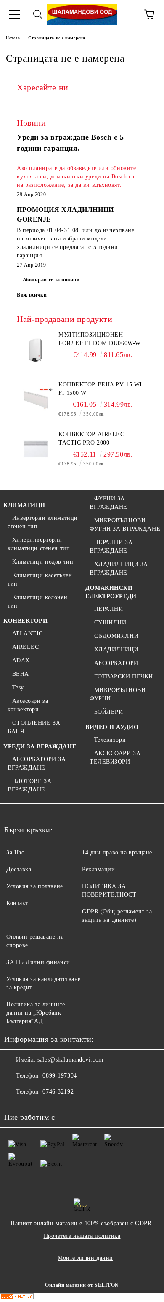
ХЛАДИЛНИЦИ (116, 649)
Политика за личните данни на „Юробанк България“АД (35, 1012)
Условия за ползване (34, 886)
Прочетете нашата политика (82, 1236)
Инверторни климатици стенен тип (43, 522)
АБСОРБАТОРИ (116, 663)
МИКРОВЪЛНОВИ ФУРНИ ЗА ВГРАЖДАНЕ (125, 524)
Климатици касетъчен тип (40, 579)
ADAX (21, 660)
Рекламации (98, 869)
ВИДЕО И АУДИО (111, 727)
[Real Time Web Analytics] (17, 1297)
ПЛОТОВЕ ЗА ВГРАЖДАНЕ (29, 785)
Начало (13, 37)
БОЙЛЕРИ (108, 712)
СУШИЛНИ (110, 622)
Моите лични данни (85, 1258)
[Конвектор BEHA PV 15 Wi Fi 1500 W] (36, 400)
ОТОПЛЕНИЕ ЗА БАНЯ (34, 727)
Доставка (18, 869)
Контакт (17, 903)
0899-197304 (59, 1075)
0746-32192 (58, 1092)
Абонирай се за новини (51, 280)
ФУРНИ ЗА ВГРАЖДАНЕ (108, 502)
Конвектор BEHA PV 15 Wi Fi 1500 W (100, 388)
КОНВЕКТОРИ (25, 621)
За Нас (15, 852)
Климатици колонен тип (37, 601)
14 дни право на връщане (117, 852)
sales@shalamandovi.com (70, 1059)
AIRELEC (25, 647)
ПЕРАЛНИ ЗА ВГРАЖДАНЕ (111, 546)
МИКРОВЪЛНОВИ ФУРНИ (117, 694)
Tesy (18, 687)
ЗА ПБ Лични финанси (38, 962)
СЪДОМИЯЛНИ (116, 636)
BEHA (20, 674)
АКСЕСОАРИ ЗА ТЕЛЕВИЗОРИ (115, 757)
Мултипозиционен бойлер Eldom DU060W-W (99, 339)
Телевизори (110, 740)
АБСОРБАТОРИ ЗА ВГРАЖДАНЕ (37, 763)
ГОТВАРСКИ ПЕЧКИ (123, 676)
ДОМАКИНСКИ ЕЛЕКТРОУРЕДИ (111, 592)
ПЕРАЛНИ (108, 609)
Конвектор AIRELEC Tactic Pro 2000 (91, 438)
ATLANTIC (27, 633)
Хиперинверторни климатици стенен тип (39, 544)
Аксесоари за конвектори (28, 705)
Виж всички (32, 295)
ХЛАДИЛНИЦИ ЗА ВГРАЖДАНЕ (119, 568)
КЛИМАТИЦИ (24, 505)
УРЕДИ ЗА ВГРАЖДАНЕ (39, 746)
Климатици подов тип (42, 562)
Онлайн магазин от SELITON (82, 1285)
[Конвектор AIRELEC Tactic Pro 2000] (36, 449)
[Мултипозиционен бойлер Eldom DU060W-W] (36, 350)
